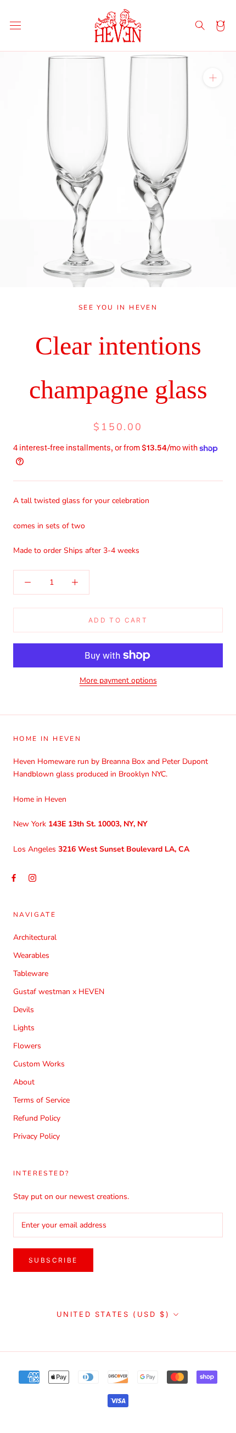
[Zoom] (212, 77)
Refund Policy (36, 1118)
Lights (24, 1028)
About (24, 1082)
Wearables (31, 955)
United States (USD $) (113, 1314)
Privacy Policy (36, 1136)
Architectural (35, 937)
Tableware (30, 973)
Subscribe (53, 1260)
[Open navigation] (15, 25)
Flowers (27, 1046)
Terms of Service (41, 1100)
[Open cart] (221, 26)
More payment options (118, 680)
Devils (23, 1009)
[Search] (200, 25)
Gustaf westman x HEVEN (58, 991)
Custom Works (39, 1064)
